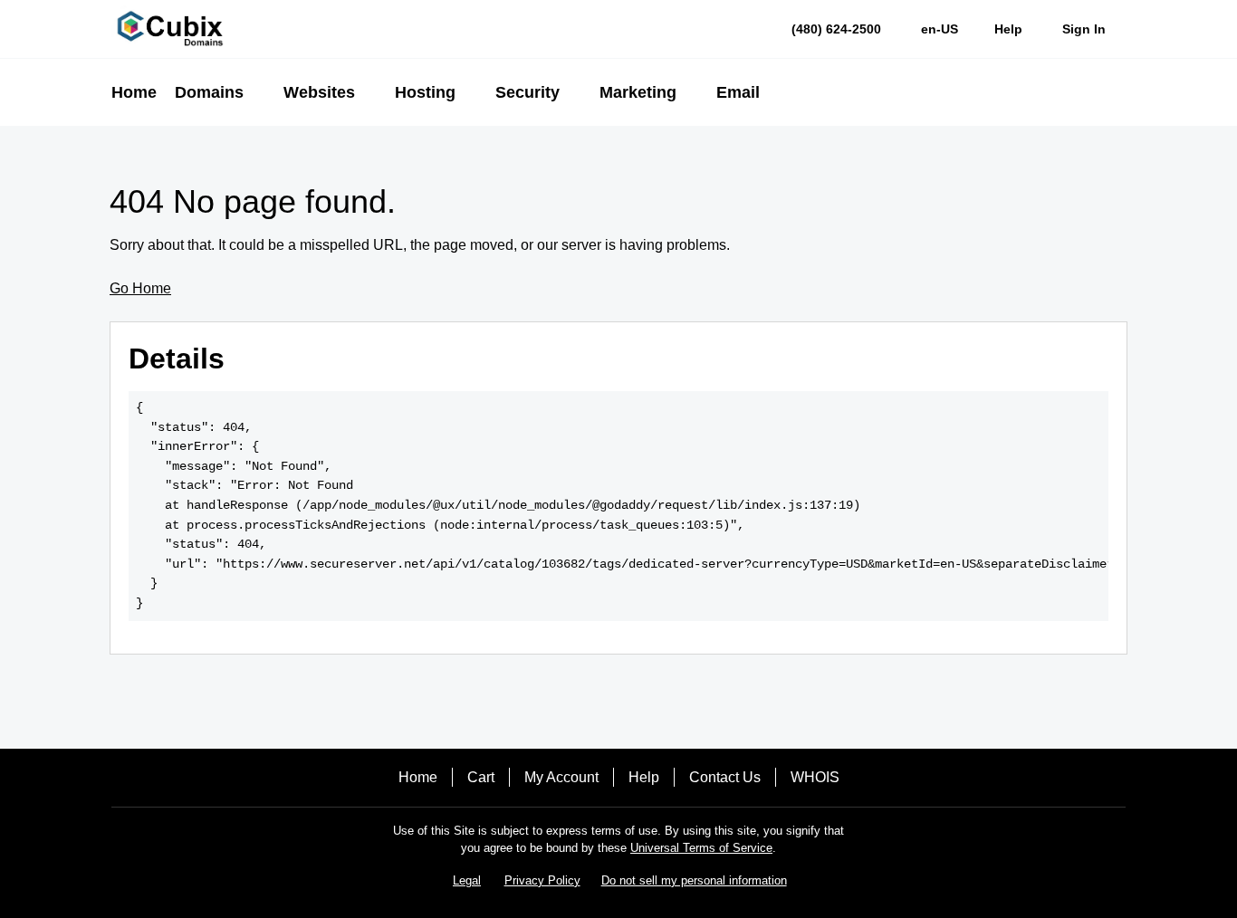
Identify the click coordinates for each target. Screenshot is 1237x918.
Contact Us (725, 777)
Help (643, 777)
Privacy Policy (542, 880)
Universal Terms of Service (701, 848)
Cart (480, 777)
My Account (561, 777)
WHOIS (815, 777)
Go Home (140, 288)
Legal (467, 880)
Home (417, 777)
